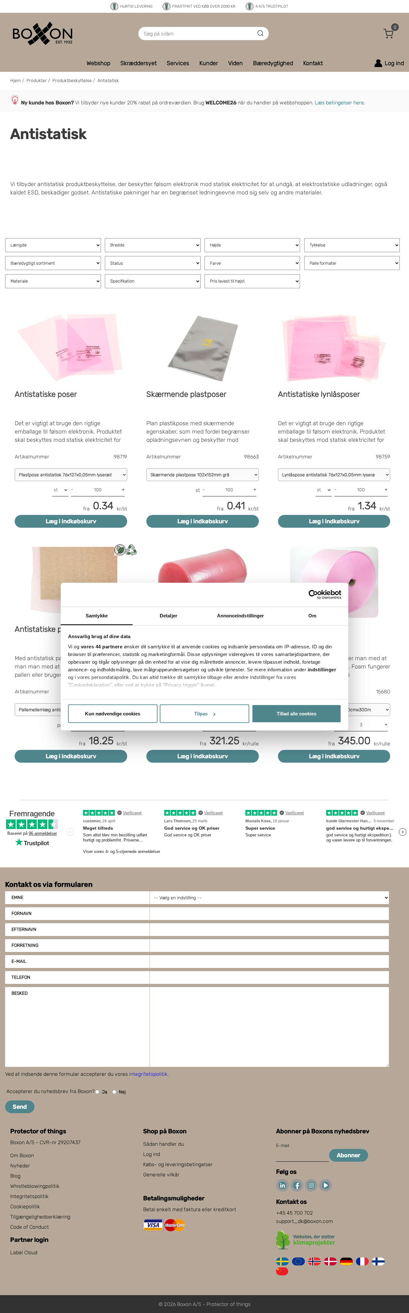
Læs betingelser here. (340, 103)
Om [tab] (312, 615)
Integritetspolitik (29, 1196)
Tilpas (201, 713)
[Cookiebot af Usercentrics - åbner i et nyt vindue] (313, 595)
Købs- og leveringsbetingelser (178, 1164)
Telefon (21, 977)
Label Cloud (23, 1252)
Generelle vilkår (161, 1175)
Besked (19, 993)
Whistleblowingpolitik (34, 1186)
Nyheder (20, 1166)
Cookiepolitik (25, 1207)
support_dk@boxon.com (304, 1221)
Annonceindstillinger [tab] (240, 615)
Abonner (348, 1155)
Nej (122, 1092)
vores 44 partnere (102, 646)
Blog (15, 1176)
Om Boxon (22, 1155)
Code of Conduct (29, 1227)
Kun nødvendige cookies (112, 713)
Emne (17, 897)
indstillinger (322, 669)
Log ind (151, 1154)
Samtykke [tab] (97, 615)
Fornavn (22, 913)
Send (20, 1106)
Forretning (25, 945)
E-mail (19, 961)
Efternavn (24, 929)
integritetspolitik (148, 1074)
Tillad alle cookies (296, 713)
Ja (104, 1092)
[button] (388, 33)
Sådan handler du (163, 1144)
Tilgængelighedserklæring (40, 1217)
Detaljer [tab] (168, 615)
